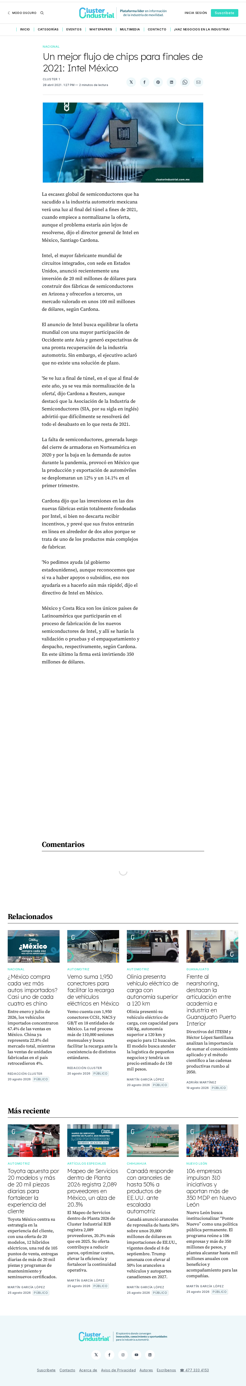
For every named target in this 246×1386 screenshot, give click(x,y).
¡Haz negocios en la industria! (202, 29)
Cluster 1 (51, 79)
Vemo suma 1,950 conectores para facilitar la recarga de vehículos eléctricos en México (93, 990)
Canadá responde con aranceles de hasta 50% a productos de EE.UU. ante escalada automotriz (150, 1191)
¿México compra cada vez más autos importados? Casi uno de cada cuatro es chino (32, 990)
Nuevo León (196, 1163)
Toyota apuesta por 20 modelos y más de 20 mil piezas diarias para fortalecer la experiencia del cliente (33, 1191)
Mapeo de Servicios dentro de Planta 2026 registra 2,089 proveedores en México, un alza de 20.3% (92, 1187)
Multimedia (130, 29)
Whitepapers (100, 29)
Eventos (74, 29)
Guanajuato (197, 969)
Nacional (51, 46)
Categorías (48, 29)
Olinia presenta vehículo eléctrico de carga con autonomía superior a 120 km (152, 990)
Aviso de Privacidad (118, 1370)
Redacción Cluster (25, 1073)
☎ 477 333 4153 (194, 1370)
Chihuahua (136, 1163)
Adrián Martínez (201, 1082)
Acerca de (88, 1370)
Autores (146, 1370)
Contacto (157, 29)
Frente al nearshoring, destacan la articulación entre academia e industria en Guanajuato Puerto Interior (211, 1000)
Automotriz (78, 969)
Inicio (25, 29)
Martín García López (145, 1079)
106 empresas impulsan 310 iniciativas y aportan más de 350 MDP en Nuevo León (211, 1187)
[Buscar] (42, 13)
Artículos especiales (86, 1163)
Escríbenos (166, 1370)
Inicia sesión (196, 13)
